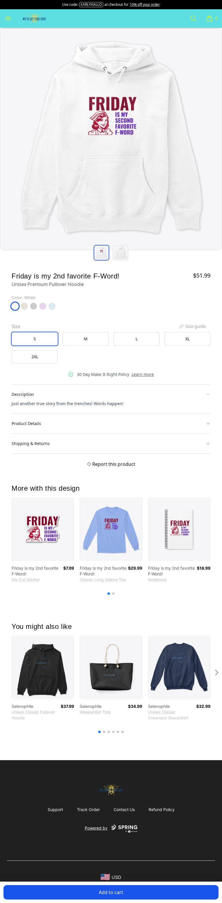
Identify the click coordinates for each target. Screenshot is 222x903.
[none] (192, 326)
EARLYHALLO (91, 4)
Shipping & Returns (31, 443)
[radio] (35, 339)
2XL (35, 356)
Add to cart (111, 892)
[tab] (101, 252)
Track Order (88, 809)
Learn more (143, 374)
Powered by (96, 828)
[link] (43, 529)
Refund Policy (162, 809)
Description (23, 394)
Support (55, 809)
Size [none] (16, 326)
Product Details (26, 423)
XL (187, 338)
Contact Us (124, 809)
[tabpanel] (111, 139)
